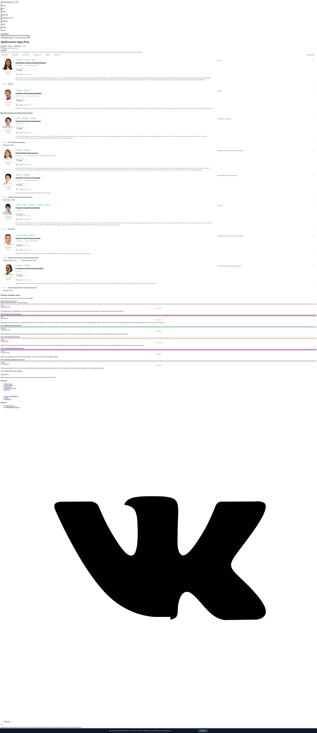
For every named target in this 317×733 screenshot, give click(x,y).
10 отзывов (8, 249)
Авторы (3, 24)
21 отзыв (8, 164)
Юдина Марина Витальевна (27, 153)
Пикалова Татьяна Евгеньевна (28, 178)
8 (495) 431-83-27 (10, 406)
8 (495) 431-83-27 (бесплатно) (9, 301)
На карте (3, 5)
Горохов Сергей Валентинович (28, 238)
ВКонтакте (7, 721)
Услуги (20, 35)
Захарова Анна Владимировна (28, 208)
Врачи (2, 8)
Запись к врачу (8, 384)
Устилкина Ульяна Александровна (29, 268)
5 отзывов (8, 188)
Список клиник (8, 385)
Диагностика (4, 14)
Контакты (3, 27)
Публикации (4, 21)
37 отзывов (8, 73)
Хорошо (203, 730)
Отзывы (3, 30)
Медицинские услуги (7, 17)
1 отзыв (8, 104)
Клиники (3, 11)
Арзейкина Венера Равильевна (28, 121)
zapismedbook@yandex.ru (12, 407)
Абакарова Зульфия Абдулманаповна (31, 63)
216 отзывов (8, 132)
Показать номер (27, 74)
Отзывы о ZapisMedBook (11, 396)
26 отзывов (8, 218)
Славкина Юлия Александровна (28, 93)
